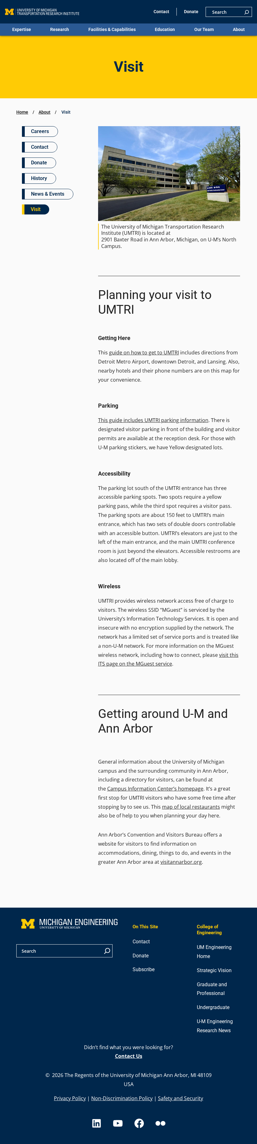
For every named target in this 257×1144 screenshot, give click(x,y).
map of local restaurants (191, 806)
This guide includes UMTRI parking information (153, 420)
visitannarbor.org (181, 861)
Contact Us (128, 1056)
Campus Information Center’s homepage (155, 788)
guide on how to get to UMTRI (144, 352)
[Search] (246, 11)
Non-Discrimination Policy (122, 1098)
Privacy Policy (70, 1098)
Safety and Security (180, 1098)
